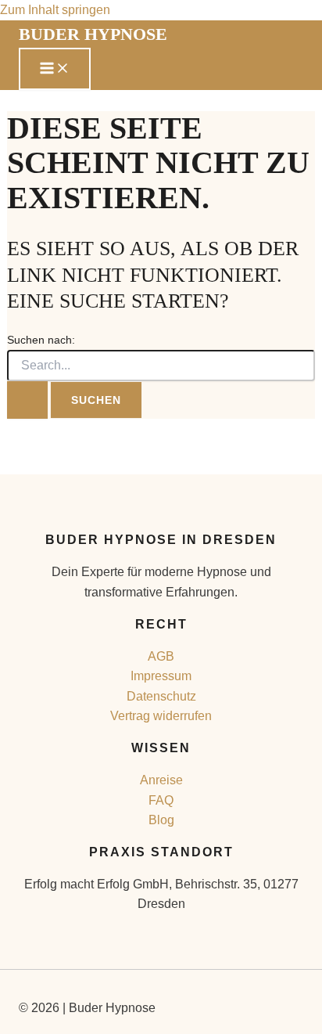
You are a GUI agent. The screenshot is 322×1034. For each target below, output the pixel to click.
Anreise (161, 780)
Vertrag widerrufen (161, 715)
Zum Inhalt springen (55, 9)
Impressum (161, 676)
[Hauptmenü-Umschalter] (55, 69)
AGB (161, 656)
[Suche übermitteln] (27, 400)
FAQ (161, 800)
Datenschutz (161, 696)
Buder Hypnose (93, 34)
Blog (161, 820)
